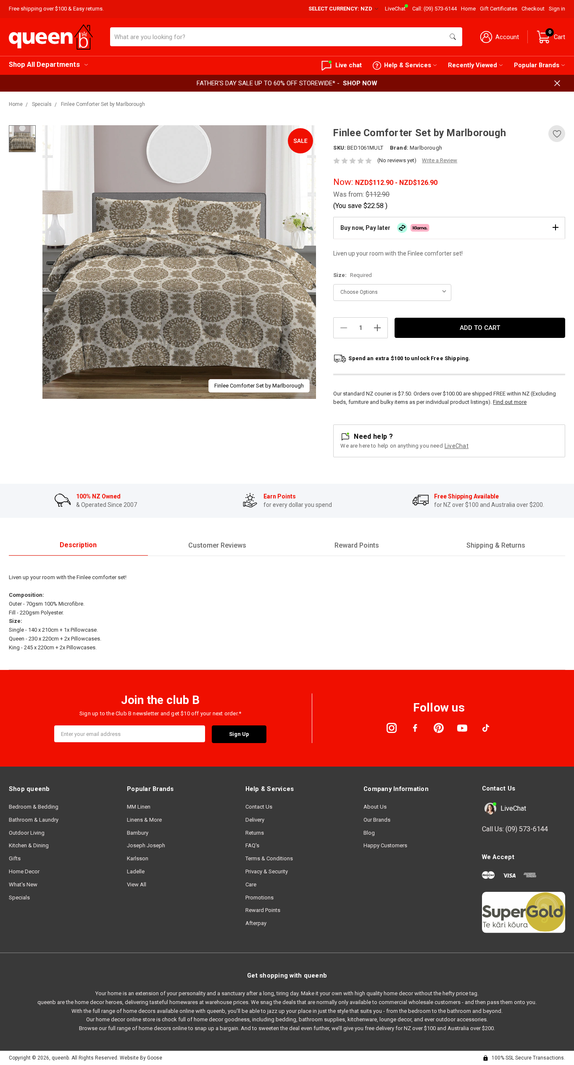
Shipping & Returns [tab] (495, 545)
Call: (434, 8)
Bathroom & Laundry (33, 820)
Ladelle (136, 871)
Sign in (557, 8)
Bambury (137, 833)
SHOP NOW (360, 83)
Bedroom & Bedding (33, 807)
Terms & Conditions (269, 858)
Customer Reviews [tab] (217, 545)
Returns (254, 833)
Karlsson (137, 858)
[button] (449, 228)
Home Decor (24, 871)
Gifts (15, 858)
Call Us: (515, 829)
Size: (352, 275)
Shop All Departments (44, 65)
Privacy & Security (266, 871)
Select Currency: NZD (341, 8)
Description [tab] (78, 545)
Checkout (533, 8)
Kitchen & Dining (29, 845)
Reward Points (262, 910)
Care (250, 884)
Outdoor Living (27, 833)
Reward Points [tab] (356, 545)
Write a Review (439, 160)
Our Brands (376, 820)
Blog (369, 833)
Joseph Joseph (146, 845)
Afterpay (255, 923)
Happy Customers (385, 845)
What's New (23, 884)
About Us (375, 807)
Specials (19, 897)
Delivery (254, 820)
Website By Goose (141, 1058)
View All (136, 884)
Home (468, 8)
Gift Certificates (498, 8)
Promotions (259, 897)
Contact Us (258, 807)
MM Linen (138, 807)
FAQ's (252, 845)
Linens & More (144, 820)
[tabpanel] (179, 262)
